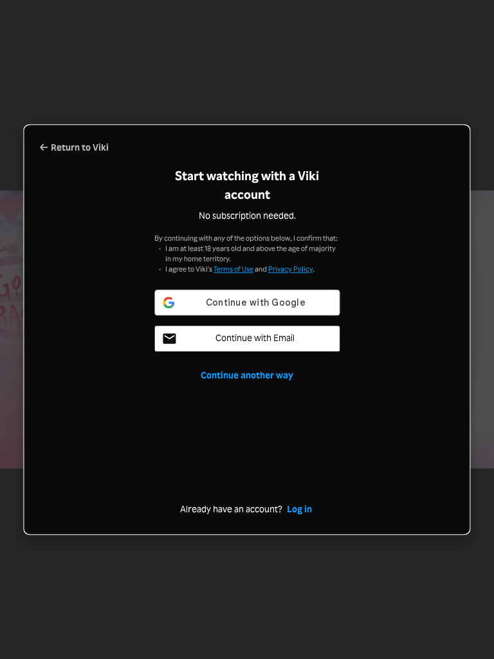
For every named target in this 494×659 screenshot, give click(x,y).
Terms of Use (233, 269)
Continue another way (247, 375)
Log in (299, 509)
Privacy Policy (290, 269)
